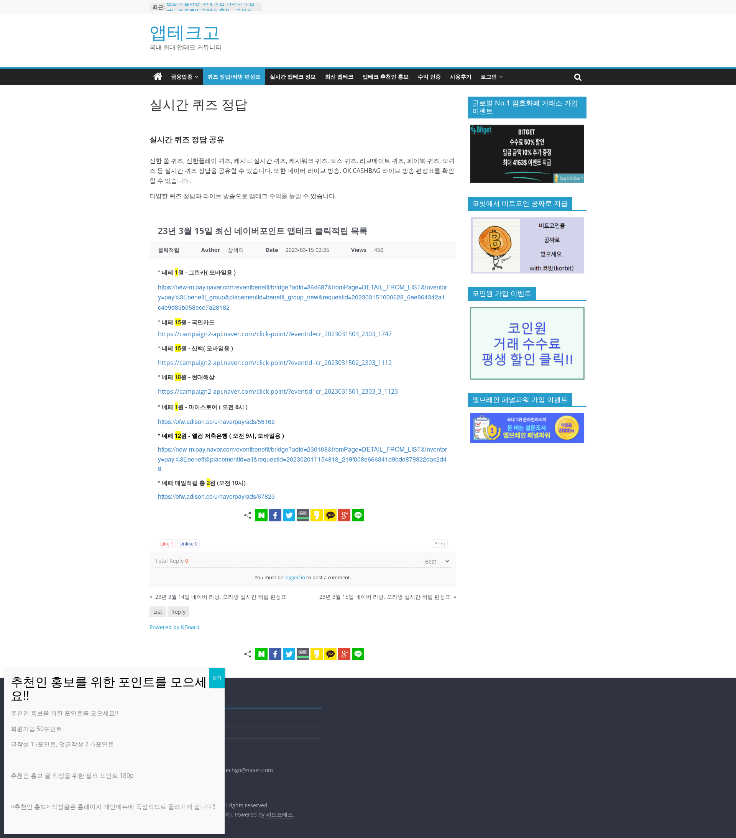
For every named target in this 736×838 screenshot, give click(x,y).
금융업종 (181, 76)
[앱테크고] (158, 77)
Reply (178, 611)
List (157, 611)
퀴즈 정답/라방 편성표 (234, 76)
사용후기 (461, 76)
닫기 (217, 677)
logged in (294, 577)
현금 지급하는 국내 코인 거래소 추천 (210, 6)
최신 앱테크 (339, 76)
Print (439, 543)
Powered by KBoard (175, 627)
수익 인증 (429, 76)
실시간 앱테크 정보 (293, 76)
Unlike (188, 543)
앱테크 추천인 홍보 (386, 76)
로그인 (489, 76)
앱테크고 (185, 32)
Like (166, 543)
